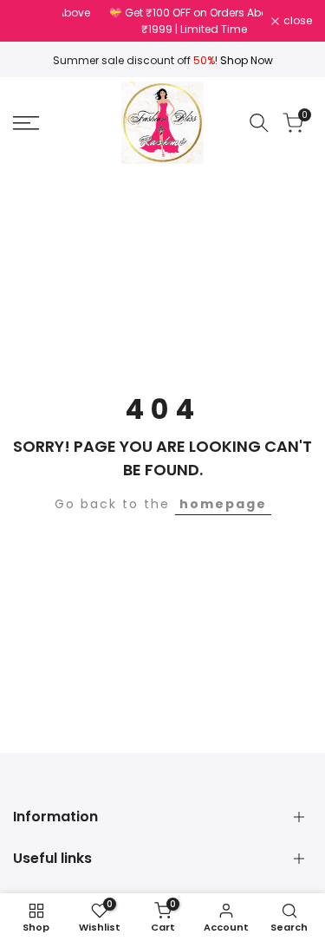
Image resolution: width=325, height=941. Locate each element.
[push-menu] (26, 123)
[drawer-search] (259, 123)
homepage (223, 504)
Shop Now (246, 60)
